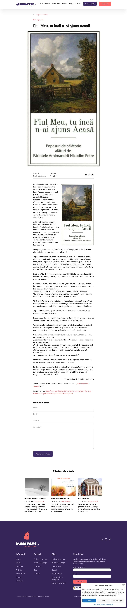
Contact (78, 3)
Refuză (103, 600)
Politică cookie (96, 604)
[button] (123, 586)
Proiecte (65, 3)
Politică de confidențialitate (106, 604)
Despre (46, 3)
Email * (35, 414)
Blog (70, 3)
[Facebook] (86, 174)
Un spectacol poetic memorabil (35, 498)
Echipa (18, 563)
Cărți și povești (38, 20)
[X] (89, 174)
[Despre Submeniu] (50, 4)
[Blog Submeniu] (73, 4)
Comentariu (37, 427)
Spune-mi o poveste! (59, 583)
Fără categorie (57, 573)
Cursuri (54, 570)
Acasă (41, 3)
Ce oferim (55, 3)
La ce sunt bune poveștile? (57, 578)
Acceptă (89, 600)
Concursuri (37, 566)
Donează (105, 4)
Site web (36, 420)
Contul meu (20, 581)
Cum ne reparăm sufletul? (60, 498)
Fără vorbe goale (84, 498)
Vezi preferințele (117, 600)
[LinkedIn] (92, 174)
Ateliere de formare (40, 559)
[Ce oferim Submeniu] (60, 4)
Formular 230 (90, 4)
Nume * (36, 407)
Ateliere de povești (40, 563)
